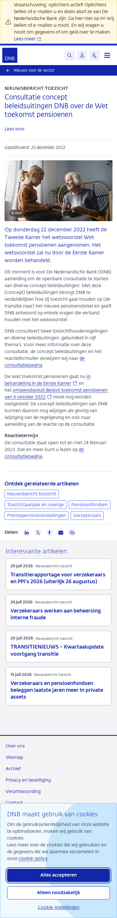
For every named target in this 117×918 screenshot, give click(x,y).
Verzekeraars (87, 515)
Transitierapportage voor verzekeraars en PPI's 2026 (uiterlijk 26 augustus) (58, 578)
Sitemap (14, 757)
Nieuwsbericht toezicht (31, 494)
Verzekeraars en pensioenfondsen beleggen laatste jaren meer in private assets (57, 690)
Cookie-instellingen (59, 907)
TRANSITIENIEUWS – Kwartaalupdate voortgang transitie (57, 651)
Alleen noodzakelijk (58, 893)
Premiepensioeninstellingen (36, 515)
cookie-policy (33, 858)
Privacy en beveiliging (28, 780)
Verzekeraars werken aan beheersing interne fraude (56, 614)
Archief (13, 768)
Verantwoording (23, 791)
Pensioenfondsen (89, 504)
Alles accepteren (58, 875)
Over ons (15, 746)
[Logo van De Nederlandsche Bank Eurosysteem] (9, 55)
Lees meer (25, 38)
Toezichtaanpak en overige (35, 504)
